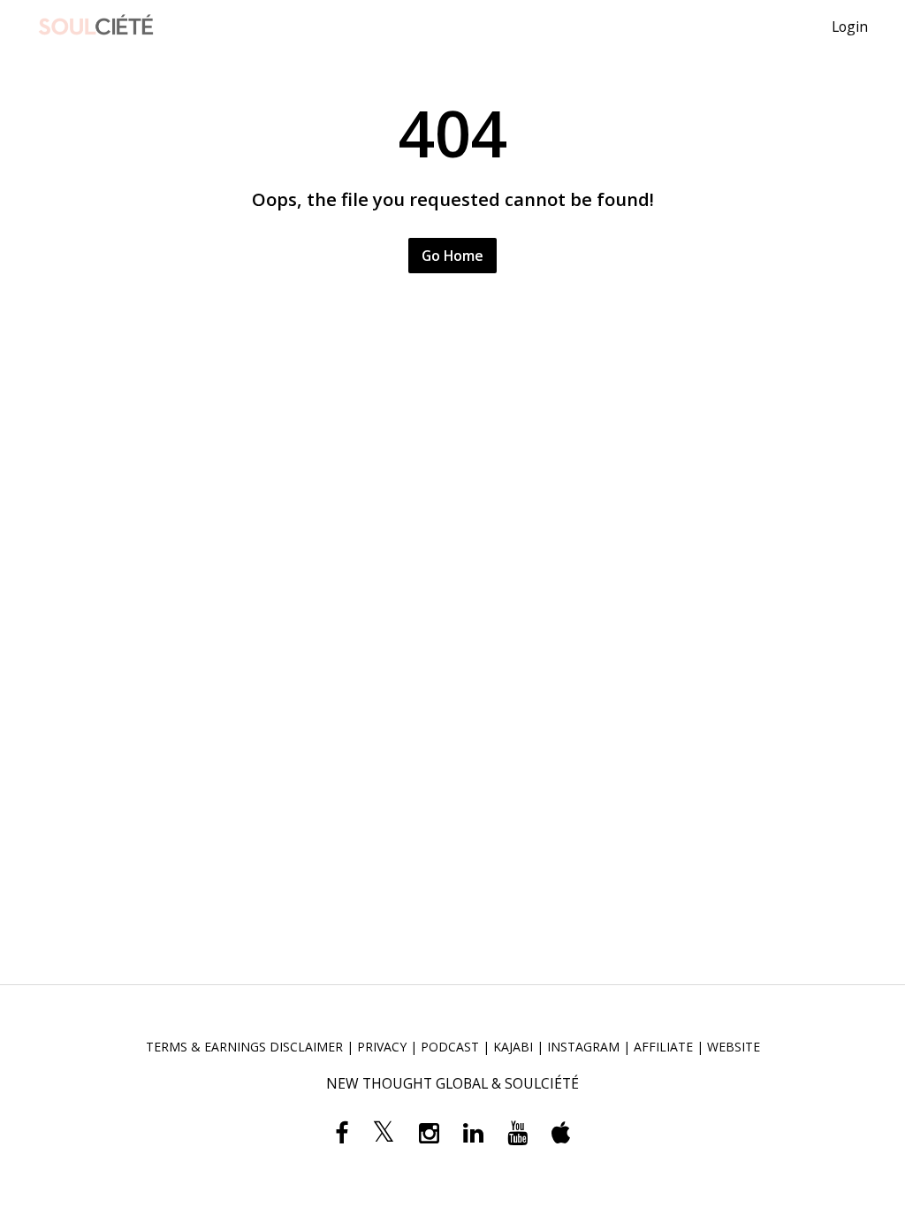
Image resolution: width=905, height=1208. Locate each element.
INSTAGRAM (583, 1046)
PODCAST (450, 1046)
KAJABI (513, 1046)
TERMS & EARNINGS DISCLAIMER (244, 1046)
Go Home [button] (452, 255)
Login (850, 26)
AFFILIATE (663, 1046)
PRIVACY (382, 1046)
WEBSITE (733, 1046)
